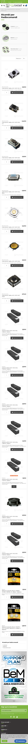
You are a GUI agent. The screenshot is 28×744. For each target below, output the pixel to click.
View (14, 486)
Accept (4, 741)
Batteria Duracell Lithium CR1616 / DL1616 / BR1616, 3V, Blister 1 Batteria (11, 591)
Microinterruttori (7, 647)
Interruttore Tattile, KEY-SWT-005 (11, 227)
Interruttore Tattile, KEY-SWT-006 (11, 261)
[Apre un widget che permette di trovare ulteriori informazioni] (20, 741)
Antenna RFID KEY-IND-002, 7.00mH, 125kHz (10, 368)
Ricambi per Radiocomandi (10, 642)
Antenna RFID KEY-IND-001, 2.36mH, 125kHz (10, 331)
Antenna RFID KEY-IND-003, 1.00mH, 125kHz (10, 405)
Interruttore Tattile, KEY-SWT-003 (11, 157)
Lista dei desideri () (18, 2)
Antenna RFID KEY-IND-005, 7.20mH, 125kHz (10, 480)
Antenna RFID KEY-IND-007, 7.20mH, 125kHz (10, 554)
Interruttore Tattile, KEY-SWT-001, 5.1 (11, 88)
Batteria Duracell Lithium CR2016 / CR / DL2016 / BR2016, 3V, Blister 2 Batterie (11, 628)
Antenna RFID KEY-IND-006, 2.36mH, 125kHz (10, 517)
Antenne (5, 645)
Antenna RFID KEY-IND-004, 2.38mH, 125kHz (10, 443)
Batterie (5, 646)
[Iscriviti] (25, 710)
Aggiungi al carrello (17, 92)
